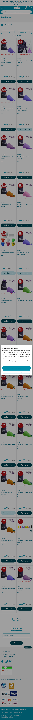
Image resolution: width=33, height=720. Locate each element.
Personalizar (15, 372)
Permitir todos (16, 368)
